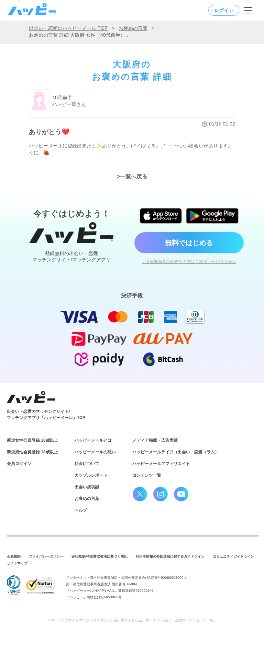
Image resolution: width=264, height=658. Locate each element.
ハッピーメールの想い (95, 452)
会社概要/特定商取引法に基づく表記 (100, 556)
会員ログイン (19, 463)
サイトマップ (17, 563)
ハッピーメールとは (93, 440)
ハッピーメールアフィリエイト (161, 463)
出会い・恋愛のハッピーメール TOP (68, 28)
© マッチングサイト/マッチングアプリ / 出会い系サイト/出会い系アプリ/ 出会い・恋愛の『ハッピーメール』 (132, 620)
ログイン (223, 10)
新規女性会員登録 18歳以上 (32, 440)
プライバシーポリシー (46, 556)
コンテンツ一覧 (146, 475)
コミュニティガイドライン (233, 556)
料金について (87, 463)
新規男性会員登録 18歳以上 (32, 452)
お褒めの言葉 (133, 28)
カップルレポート (91, 475)
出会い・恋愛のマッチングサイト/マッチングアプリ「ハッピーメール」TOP (46, 414)
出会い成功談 (87, 486)
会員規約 (14, 556)
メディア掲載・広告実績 (155, 440)
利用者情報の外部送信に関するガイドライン (170, 556)
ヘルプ (81, 510)
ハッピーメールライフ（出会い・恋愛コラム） (175, 452)
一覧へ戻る (133, 176)
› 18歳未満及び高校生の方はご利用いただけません (189, 261)
